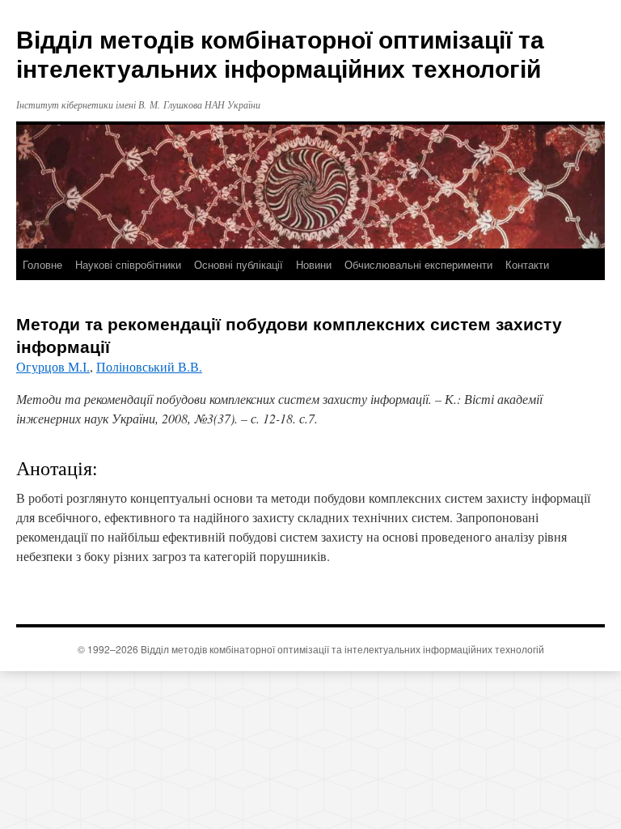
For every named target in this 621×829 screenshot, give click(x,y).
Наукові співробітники (128, 264)
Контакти (527, 264)
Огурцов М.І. (53, 366)
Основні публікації (238, 264)
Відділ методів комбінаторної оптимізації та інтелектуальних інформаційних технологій (280, 53)
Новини (314, 264)
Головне (42, 264)
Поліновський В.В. (149, 366)
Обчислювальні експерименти (418, 264)
